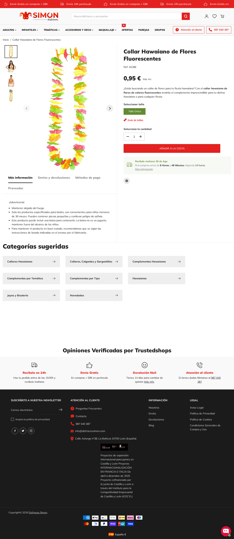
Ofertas (127, 28)
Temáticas (51, 29)
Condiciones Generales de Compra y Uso (205, 427)
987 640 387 (83, 424)
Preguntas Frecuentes (89, 408)
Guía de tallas (135, 120)
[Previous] (26, 108)
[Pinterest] (127, 181)
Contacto (81, 416)
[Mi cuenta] (207, 16)
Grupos (160, 29)
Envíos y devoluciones (54, 177)
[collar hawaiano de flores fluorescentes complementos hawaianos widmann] (68, 108)
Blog (151, 425)
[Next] (109, 108)
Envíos (152, 413)
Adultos (9, 29)
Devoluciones (156, 419)
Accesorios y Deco (78, 29)
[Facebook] (15, 431)
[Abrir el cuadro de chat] (226, 531)
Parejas (143, 29)
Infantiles (29, 29)
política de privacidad (38, 419)
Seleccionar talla (134, 104)
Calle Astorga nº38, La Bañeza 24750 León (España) (105, 438)
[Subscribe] (60, 410)
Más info (149, 381)
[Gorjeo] (23, 431)
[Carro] (222, 16)
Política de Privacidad (202, 413)
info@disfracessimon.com (90, 431)
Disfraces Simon (38, 512)
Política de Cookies (201, 419)
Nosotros (154, 407)
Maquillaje (107, 29)
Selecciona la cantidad (138, 129)
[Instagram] (31, 431)
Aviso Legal (196, 407)
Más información (20, 177)
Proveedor (15, 188)
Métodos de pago (87, 177)
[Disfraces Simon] (39, 16)
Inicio (6, 39)
